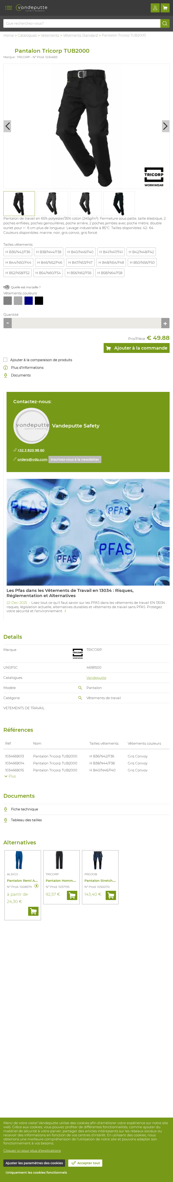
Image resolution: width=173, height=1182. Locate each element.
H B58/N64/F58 (109, 273)
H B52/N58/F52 (17, 273)
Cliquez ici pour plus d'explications (32, 1150)
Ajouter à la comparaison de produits (41, 360)
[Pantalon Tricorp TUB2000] (86, 126)
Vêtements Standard (80, 35)
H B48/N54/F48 (111, 262)
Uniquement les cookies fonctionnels (36, 1173)
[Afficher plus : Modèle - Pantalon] (80, 688)
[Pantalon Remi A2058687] (23, 861)
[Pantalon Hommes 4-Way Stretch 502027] (61, 861)
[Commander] (33, 911)
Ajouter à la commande (140, 348)
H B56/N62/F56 (79, 273)
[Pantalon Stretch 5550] (100, 861)
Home (8, 35)
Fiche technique (24, 809)
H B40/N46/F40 (80, 252)
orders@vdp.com (33, 459)
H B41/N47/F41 (111, 252)
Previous (7, 126)
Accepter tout (88, 1163)
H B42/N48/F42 (141, 252)
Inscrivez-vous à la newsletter (75, 459)
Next (165, 126)
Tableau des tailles (26, 820)
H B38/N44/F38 (48, 252)
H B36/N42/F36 (17, 252)
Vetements (50, 35)
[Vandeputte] (31, 7)
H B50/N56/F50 (142, 262)
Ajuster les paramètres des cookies (34, 1163)
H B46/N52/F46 (49, 262)
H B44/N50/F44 (18, 262)
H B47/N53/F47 (80, 262)
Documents (20, 375)
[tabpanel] (18, 203)
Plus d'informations (26, 367)
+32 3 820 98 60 (31, 450)
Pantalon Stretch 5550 (102, 881)
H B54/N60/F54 (48, 273)
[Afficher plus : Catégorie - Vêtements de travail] (80, 698)
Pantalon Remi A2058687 (27, 881)
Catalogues (27, 35)
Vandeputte (96, 677)
